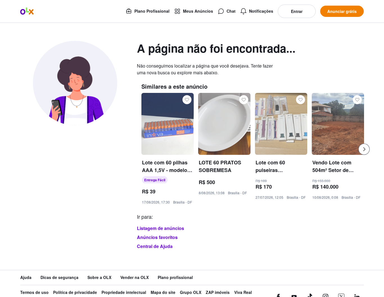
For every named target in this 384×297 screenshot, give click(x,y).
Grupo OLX (190, 292)
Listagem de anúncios (160, 228)
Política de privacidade (75, 292)
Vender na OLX (134, 277)
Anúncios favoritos (157, 237)
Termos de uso (34, 292)
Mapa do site (163, 292)
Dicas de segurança (59, 277)
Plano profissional (175, 277)
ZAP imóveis (218, 292)
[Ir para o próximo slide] (364, 149)
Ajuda (25, 277)
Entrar (296, 11)
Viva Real (243, 292)
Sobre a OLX (99, 277)
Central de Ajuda (155, 246)
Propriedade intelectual (123, 292)
